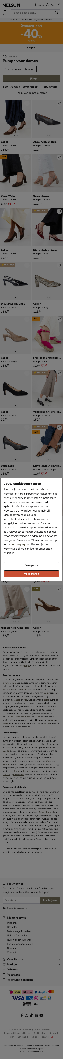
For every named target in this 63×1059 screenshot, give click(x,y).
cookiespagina (20, 544)
